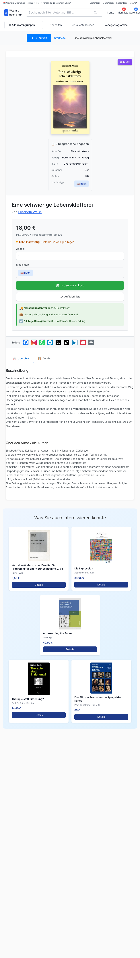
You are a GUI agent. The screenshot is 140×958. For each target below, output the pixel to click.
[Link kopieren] (91, 342)
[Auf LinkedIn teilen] (75, 342)
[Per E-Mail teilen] (83, 342)
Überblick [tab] (21, 358)
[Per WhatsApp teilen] (42, 342)
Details (39, 584)
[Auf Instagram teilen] (34, 342)
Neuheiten (56, 24)
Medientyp (22, 264)
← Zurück (41, 37)
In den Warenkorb (72, 285)
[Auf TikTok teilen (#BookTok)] (66, 342)
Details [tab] (44, 358)
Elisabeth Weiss (30, 212)
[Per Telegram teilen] (50, 342)
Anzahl (20, 248)
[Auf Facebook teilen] (26, 342)
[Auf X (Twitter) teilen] (58, 342)
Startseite (60, 37)
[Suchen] (95, 13)
